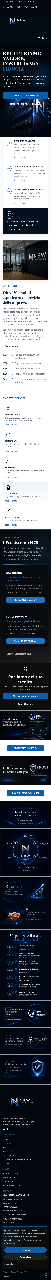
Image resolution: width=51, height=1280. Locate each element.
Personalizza (25, 1257)
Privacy (6, 1272)
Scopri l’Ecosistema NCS (19, 653)
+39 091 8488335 (9, 1)
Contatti (6, 1163)
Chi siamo (7, 1143)
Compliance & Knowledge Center (17, 1159)
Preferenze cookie (30, 1272)
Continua (25, 1250)
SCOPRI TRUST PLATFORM (25, 792)
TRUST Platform (9, 1155)
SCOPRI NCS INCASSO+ (25, 748)
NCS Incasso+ (9, 1151)
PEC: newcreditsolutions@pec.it (16, 1214)
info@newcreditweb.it (25, 1)
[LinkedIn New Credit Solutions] (4, 1129)
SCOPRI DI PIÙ (11, 425)
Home (5, 1139)
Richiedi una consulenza (24, 104)
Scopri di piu (20, 158)
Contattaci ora (13, 229)
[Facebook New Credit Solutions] (7, 1129)
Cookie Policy (16, 1272)
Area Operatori (30, 7)
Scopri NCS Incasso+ (25, 599)
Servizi (5, 1147)
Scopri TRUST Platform (25, 641)
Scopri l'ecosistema (24, 95)
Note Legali (8, 1276)
